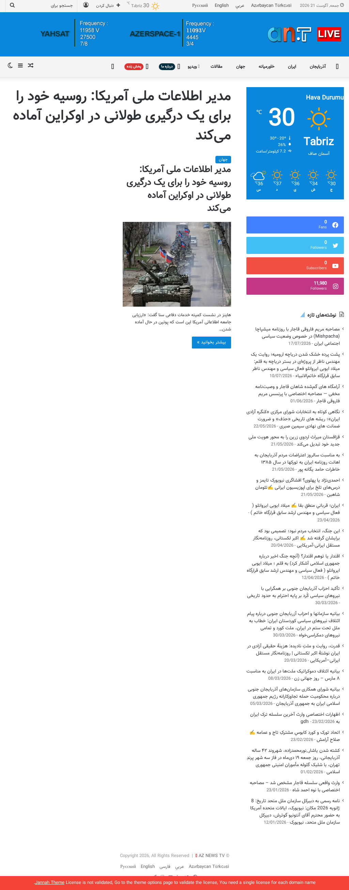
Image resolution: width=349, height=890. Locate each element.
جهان (240, 66)
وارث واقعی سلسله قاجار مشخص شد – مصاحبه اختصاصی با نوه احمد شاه (295, 786)
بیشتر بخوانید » (211, 342)
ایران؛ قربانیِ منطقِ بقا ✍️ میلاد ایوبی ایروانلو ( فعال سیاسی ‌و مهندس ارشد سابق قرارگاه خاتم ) (295, 509)
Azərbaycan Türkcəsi (271, 5)
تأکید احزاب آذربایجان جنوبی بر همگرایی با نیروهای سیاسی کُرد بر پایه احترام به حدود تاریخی (293, 592)
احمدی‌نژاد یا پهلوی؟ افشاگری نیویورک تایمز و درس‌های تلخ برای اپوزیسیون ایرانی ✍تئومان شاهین (297, 487)
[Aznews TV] (304, 34)
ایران (292, 66)
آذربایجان (318, 66)
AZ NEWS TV (212, 856)
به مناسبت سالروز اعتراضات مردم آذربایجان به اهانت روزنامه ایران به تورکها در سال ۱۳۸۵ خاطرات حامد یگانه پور (297, 462)
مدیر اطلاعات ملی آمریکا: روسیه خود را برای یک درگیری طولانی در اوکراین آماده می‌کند (178, 188)
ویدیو (193, 66)
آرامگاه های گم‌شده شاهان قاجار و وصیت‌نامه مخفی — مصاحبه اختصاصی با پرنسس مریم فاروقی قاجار (297, 394)
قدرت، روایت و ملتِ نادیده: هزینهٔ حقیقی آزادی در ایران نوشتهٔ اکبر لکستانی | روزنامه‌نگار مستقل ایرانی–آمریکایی (293, 653)
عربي (240, 5)
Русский (200, 5)
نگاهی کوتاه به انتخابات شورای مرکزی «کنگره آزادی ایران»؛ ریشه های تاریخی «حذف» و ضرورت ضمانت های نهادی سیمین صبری (293, 419)
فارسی (165, 866)
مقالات (217, 66)
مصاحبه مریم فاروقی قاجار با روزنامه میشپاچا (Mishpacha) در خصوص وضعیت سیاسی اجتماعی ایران (297, 336)
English (222, 5)
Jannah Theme (49, 882)
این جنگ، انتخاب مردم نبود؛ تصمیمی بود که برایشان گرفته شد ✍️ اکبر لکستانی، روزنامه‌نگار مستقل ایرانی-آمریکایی (296, 538)
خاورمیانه (266, 66)
